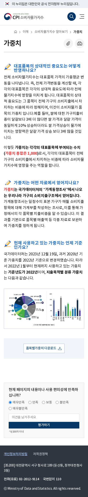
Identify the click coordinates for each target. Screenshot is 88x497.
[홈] (15, 31)
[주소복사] (68, 43)
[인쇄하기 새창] (79, 43)
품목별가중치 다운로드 (41, 348)
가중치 (77, 32)
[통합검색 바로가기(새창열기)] (71, 16)
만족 (35, 402)
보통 (49, 402)
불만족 (64, 402)
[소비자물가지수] (24, 16)
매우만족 (19, 402)
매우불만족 (20, 409)
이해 (26, 32)
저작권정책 (40, 454)
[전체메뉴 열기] (80, 16)
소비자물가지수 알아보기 (51, 32)
